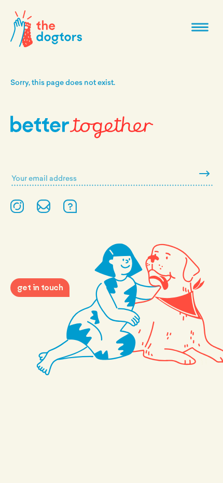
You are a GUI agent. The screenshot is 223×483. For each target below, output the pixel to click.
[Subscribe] (204, 174)
